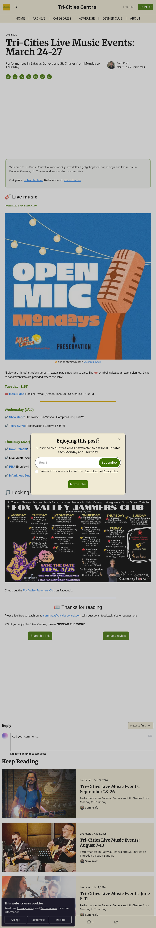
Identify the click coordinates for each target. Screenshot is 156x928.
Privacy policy (110, 471)
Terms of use (91, 471)
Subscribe (109, 462)
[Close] (119, 439)
